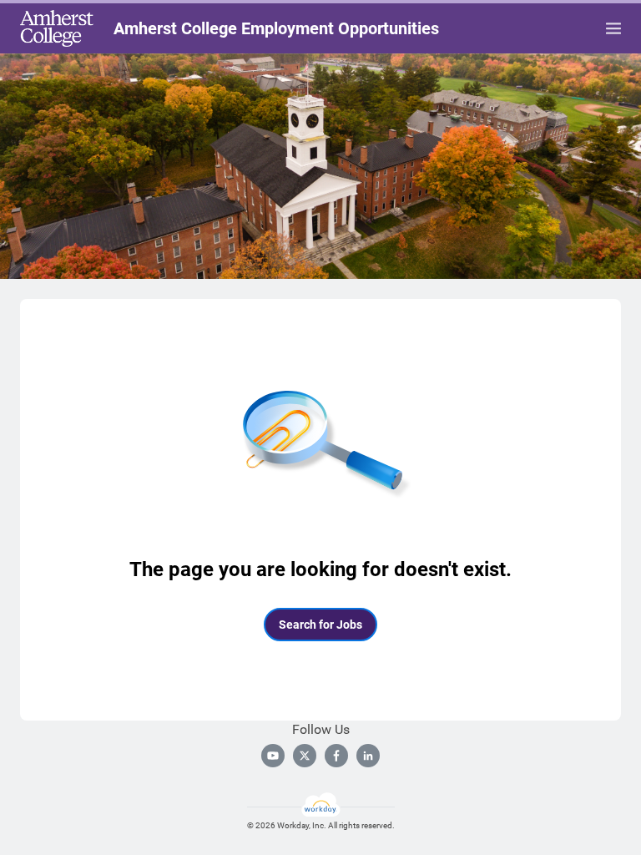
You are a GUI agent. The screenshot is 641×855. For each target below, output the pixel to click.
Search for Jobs (320, 624)
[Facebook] (336, 755)
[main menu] (613, 28)
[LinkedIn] (368, 755)
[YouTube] (273, 755)
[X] (304, 755)
